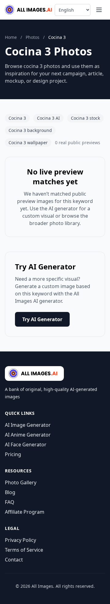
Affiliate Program (24, 511)
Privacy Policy (20, 540)
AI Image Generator (28, 425)
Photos (32, 37)
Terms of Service (24, 549)
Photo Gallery (20, 482)
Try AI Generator (42, 319)
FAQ (9, 502)
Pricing (13, 454)
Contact (14, 559)
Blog (10, 492)
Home (11, 37)
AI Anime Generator (28, 434)
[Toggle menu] (99, 10)
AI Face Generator (25, 444)
